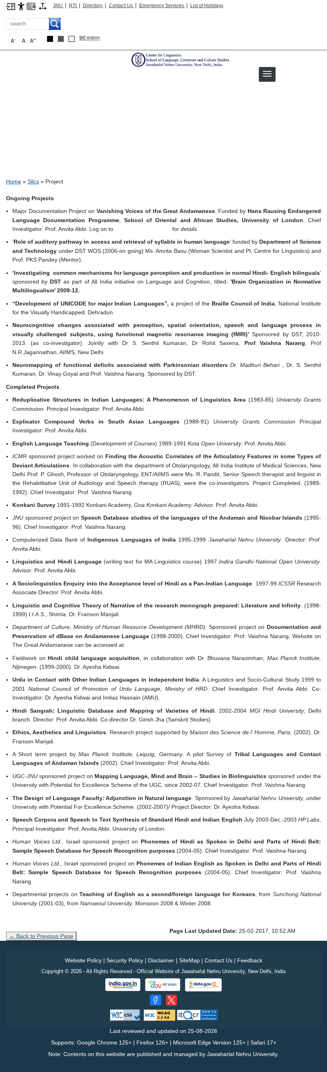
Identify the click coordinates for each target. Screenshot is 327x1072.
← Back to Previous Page (41, 936)
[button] (267, 74)
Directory (93, 5)
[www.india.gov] (122, 984)
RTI (73, 5)
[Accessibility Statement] (21, 6)
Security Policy (124, 960)
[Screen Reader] (31, 6)
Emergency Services (162, 5)
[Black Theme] (50, 39)
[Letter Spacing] (43, 6)
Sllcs (33, 181)
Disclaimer (161, 960)
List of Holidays (206, 5)
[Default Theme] (72, 39)
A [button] (33, 40)
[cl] (180, 59)
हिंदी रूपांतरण (89, 37)
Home (13, 181)
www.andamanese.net (143, 229)
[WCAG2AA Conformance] (159, 1015)
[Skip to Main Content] (10, 6)
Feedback (249, 960)
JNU (58, 5)
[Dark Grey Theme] (61, 39)
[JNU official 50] (171, 1000)
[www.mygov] (162, 984)
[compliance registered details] (197, 1015)
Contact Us (121, 5)
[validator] (126, 1015)
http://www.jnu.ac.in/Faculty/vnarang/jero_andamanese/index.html (210, 645)
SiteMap (189, 960)
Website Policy (83, 960)
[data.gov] (203, 984)
